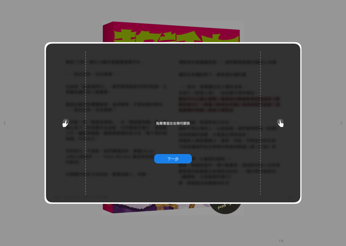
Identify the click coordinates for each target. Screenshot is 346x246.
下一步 (173, 158)
